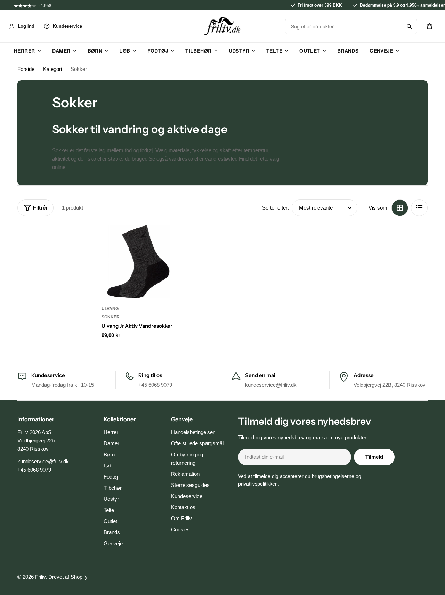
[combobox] (343, 26)
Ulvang (110, 308)
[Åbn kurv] (429, 26)
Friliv (40, 577)
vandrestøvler (220, 159)
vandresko (181, 159)
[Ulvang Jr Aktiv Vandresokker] (138, 261)
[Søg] (409, 26)
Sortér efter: (275, 208)
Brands (348, 50)
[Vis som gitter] (399, 207)
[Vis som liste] (419, 207)
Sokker (111, 317)
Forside (25, 69)
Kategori (52, 69)
